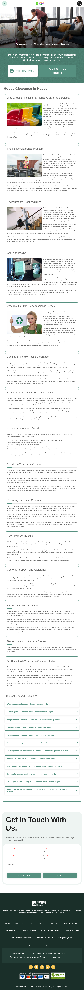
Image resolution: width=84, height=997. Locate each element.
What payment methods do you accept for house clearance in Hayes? (34, 782)
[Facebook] (31, 967)
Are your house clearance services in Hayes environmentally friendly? (34, 720)
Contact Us (19, 923)
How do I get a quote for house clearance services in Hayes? (30, 712)
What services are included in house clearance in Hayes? (29, 704)
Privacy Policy (54, 923)
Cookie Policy (10, 930)
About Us (6, 923)
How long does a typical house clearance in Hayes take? (29, 727)
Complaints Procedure (28, 930)
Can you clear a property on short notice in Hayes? (27, 743)
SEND (59, 875)
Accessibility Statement (72, 923)
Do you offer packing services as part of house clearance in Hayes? (33, 774)
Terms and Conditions (36, 923)
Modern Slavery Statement (22, 938)
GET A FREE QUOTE (57, 71)
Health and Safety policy (50, 930)
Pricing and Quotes (65, 938)
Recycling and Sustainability (36, 945)
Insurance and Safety (71, 930)
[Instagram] (42, 967)
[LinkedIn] (48, 967)
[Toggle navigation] (4, 3)
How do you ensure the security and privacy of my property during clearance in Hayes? (37, 790)
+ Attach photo (24, 875)
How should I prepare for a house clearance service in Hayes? (31, 758)
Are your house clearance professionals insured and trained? (31, 735)
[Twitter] (36, 967)
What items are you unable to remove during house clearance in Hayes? (35, 766)
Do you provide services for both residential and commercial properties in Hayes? (38, 751)
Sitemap (55, 945)
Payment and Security (45, 938)
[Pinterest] (53, 967)
